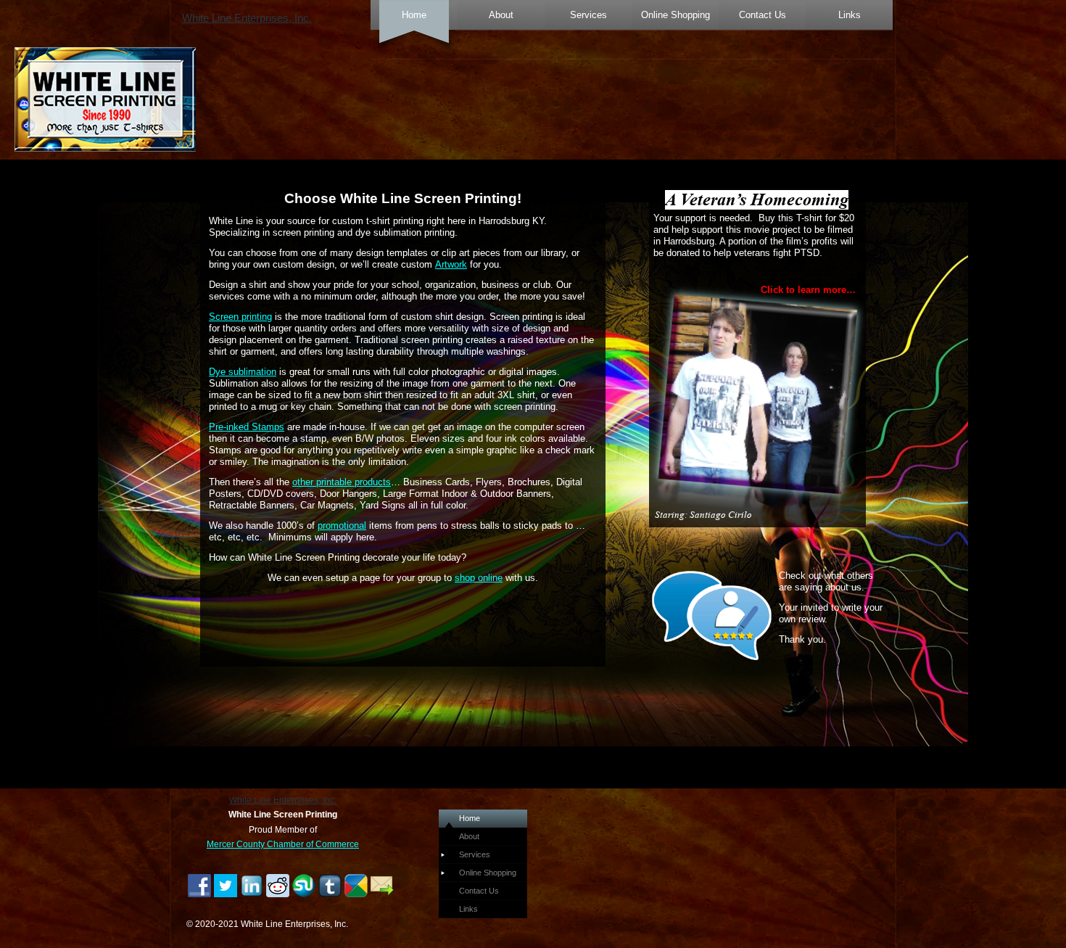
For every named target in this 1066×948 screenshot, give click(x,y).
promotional (342, 525)
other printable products (341, 482)
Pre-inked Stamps (246, 426)
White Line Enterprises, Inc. (247, 18)
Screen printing (240, 316)
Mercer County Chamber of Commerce (283, 844)
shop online (479, 577)
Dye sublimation (242, 371)
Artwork (451, 264)
